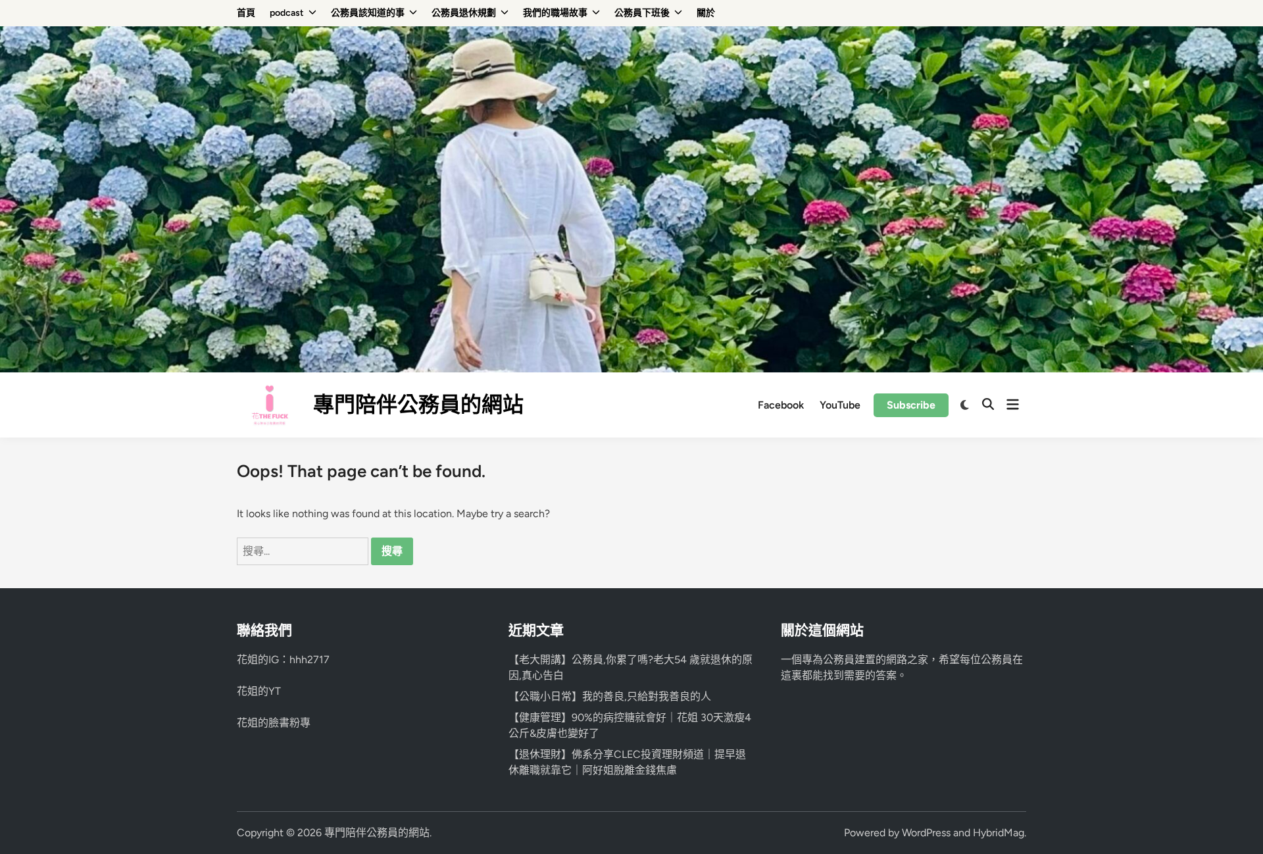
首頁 (246, 12)
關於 (706, 12)
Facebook (781, 405)
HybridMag (998, 832)
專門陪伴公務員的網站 (418, 404)
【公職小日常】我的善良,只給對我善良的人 (609, 696)
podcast (287, 12)
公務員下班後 (642, 12)
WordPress (926, 832)
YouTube (840, 405)
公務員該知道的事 (368, 12)
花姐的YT (259, 691)
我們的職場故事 (555, 12)
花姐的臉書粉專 (273, 722)
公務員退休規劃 (464, 12)
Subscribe (911, 405)
